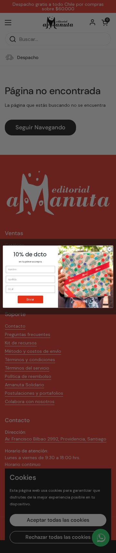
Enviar (30, 299)
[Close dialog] (109, 248)
